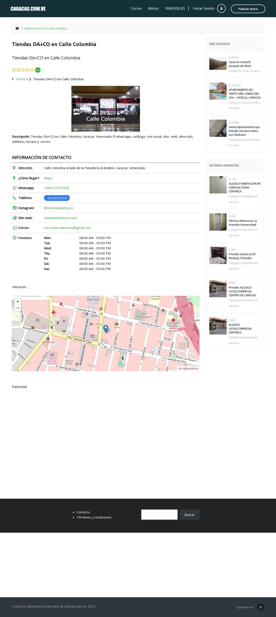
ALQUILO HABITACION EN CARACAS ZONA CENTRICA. (244, 187)
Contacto (83, 512)
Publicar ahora (248, 9)
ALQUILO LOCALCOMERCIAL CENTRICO (240, 328)
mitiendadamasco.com (60, 218)
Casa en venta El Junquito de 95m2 (240, 64)
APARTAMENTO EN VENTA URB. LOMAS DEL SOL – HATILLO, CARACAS (245, 93)
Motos (153, 8)
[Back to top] (262, 590)
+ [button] (17, 301)
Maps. (48, 178)
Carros (136, 8)
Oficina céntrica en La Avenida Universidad (243, 223)
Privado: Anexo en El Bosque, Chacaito (242, 256)
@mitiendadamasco (58, 208)
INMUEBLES (175, 8)
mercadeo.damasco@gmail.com (67, 227)
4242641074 (57, 198)
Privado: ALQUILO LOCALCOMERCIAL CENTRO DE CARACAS (242, 291)
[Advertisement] (105, 424)
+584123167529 (56, 188)
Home (20, 79)
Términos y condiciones (94, 517)
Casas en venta (251, 71)
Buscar (190, 514)
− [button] (17, 308)
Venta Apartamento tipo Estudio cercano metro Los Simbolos (244, 131)
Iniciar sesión (204, 8)
